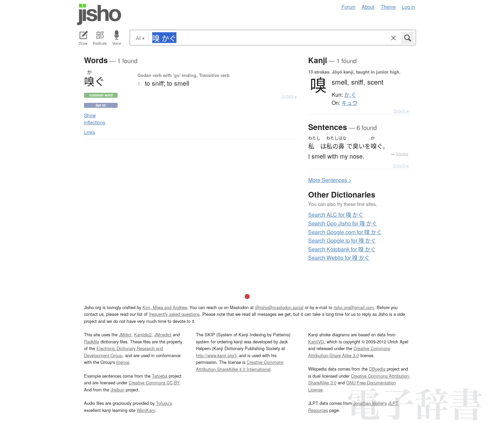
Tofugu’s (164, 403)
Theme (388, 6)
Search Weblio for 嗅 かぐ (339, 257)
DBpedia (377, 369)
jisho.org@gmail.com (354, 307)
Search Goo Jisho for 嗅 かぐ (342, 223)
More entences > (330, 180)
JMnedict (162, 334)
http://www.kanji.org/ (215, 355)
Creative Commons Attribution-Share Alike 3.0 (349, 351)
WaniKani (146, 410)
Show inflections (94, 119)
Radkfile (91, 341)
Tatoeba (402, 154)
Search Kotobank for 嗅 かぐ (342, 249)
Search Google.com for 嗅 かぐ (345, 232)
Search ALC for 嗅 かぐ (335, 214)
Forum (348, 6)
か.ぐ (350, 94)
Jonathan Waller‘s (370, 403)
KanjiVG (316, 341)
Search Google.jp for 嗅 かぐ (342, 240)
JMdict (125, 334)
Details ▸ (289, 96)
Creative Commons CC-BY (154, 382)
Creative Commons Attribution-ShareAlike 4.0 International (239, 365)
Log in (408, 6)
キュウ (349, 103)
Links (89, 132)
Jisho (99, 14)
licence (122, 362)
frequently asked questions (174, 314)
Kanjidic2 (143, 334)
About (368, 6)
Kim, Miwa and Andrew (164, 307)
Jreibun (117, 389)
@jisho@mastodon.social (279, 307)
